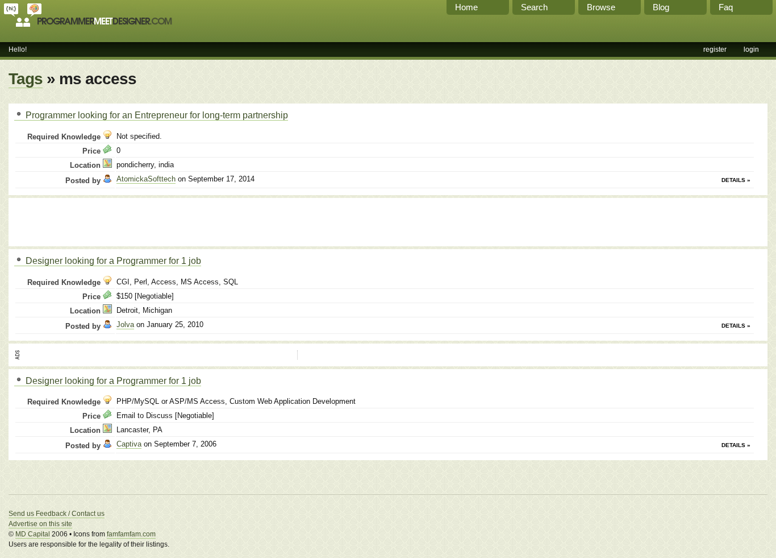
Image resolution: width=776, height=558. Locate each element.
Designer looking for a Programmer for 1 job (112, 260)
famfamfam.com (131, 534)
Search (534, 7)
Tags (26, 79)
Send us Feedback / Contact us (57, 514)
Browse (601, 7)
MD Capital (32, 534)
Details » (735, 180)
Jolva (125, 324)
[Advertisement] (147, 221)
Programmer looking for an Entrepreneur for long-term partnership (155, 115)
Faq (726, 7)
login (751, 49)
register (715, 49)
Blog (661, 7)
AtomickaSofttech (146, 179)
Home (466, 7)
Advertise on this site (40, 524)
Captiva (128, 444)
